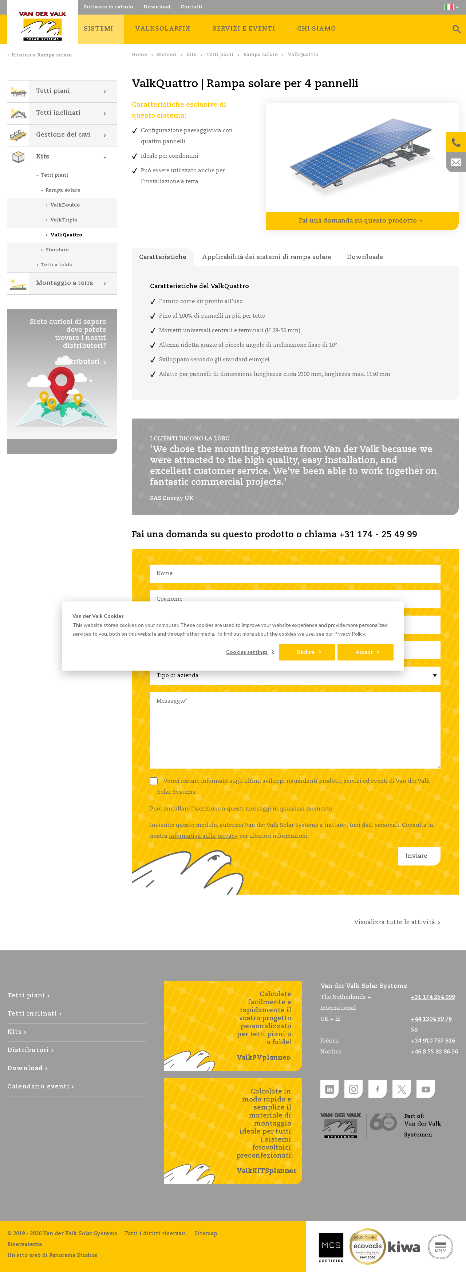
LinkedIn (329, 1089)
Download (25, 1068)
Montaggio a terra (64, 283)
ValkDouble (65, 205)
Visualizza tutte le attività (394, 922)
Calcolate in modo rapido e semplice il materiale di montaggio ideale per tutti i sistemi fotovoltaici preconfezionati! (266, 1131)
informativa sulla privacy (203, 836)
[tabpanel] (295, 333)
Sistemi (166, 54)
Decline (305, 652)
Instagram (353, 1089)
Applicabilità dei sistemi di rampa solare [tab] (266, 257)
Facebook (377, 1089)
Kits (191, 54)
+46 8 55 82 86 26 (434, 1052)
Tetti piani (219, 54)
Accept (364, 652)
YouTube (425, 1089)
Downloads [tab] (365, 257)
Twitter (401, 1089)
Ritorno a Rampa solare (42, 55)
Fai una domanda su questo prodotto (358, 221)
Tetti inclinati (58, 113)
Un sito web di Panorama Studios (52, 1255)
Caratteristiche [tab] (162, 257)
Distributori (28, 1050)
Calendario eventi (38, 1087)
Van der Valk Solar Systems (42, 26)
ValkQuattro (66, 235)
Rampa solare (260, 54)
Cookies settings (247, 652)
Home (139, 54)
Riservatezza (24, 1244)
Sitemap (205, 1233)
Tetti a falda (56, 265)
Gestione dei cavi (63, 135)
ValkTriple (63, 220)
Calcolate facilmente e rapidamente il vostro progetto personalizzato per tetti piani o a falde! (264, 1026)
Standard (57, 250)
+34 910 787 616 (433, 1041)
